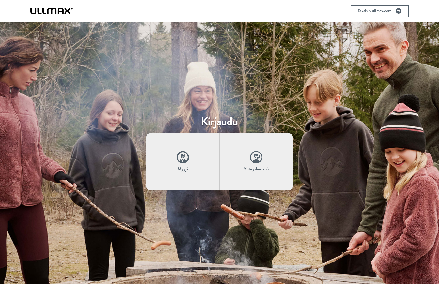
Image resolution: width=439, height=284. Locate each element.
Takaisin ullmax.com (374, 11)
